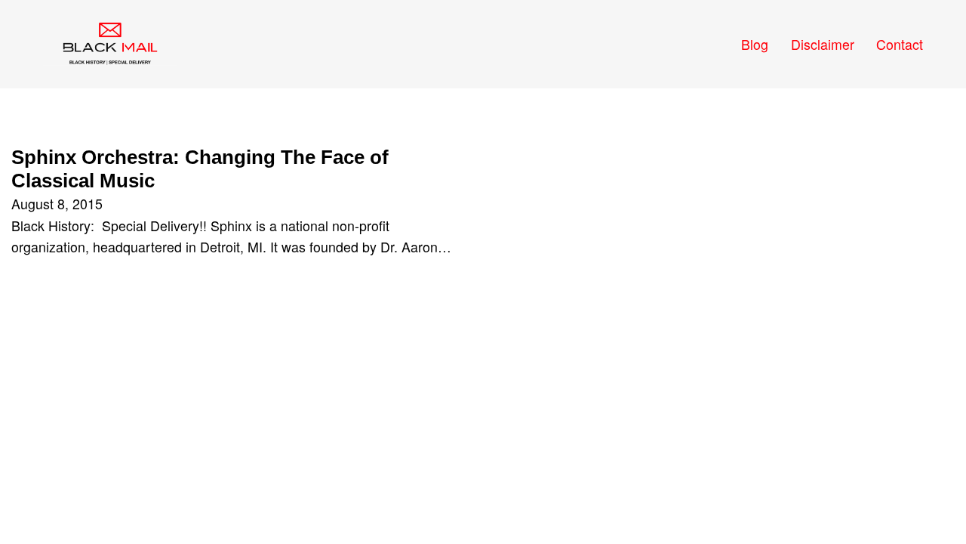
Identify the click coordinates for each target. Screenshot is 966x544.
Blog (754, 44)
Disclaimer (822, 44)
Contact (899, 44)
